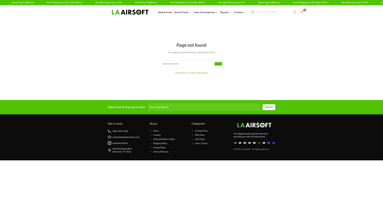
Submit (269, 107)
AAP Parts (200, 139)
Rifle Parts (200, 135)
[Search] (252, 12)
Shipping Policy (160, 143)
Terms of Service (161, 151)
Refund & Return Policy (164, 139)
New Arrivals (165, 12)
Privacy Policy (159, 147)
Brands (224, 12)
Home (156, 130)
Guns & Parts (181, 12)
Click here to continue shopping (191, 72)
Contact (238, 12)
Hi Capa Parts (201, 130)
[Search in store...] (218, 64)
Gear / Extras (201, 143)
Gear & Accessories (204, 12)
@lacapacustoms (120, 143)
